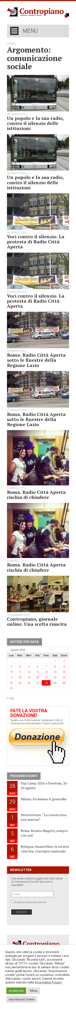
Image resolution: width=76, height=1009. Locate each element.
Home (11, 43)
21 (46, 677)
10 (11, 671)
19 (28, 677)
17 (11, 677)
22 (54, 677)
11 (19, 671)
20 (37, 677)
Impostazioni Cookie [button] (21, 999)
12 (28, 671)
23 (63, 677)
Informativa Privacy (48, 982)
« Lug (10, 698)
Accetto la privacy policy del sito (30, 902)
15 (54, 671)
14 (46, 671)
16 (63, 671)
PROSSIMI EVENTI (23, 776)
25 (19, 682)
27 (37, 682)
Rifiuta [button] (33, 990)
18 (19, 677)
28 (46, 682)
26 (28, 682)
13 (37, 671)
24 (11, 682)
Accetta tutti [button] (16, 990)
